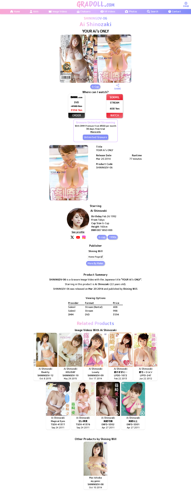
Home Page (94, 256)
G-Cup (95, 86)
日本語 (186, 6)
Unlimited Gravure (95, 137)
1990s (112, 237)
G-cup (101, 237)
